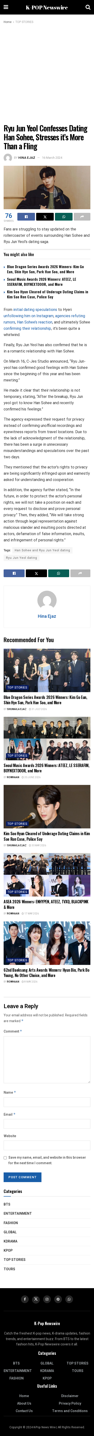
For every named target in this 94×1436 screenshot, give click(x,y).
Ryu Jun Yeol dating (21, 558)
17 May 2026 (31, 913)
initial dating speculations (35, 309)
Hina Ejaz (26, 157)
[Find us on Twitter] (36, 1300)
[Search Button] (88, 7)
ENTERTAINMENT (18, 1213)
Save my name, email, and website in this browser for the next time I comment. (47, 1160)
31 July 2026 (39, 709)
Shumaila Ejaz (17, 709)
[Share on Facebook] (26, 217)
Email (10, 1114)
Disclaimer (70, 1396)
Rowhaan (13, 777)
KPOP (8, 1250)
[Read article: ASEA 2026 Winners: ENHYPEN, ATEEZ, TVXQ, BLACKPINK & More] (47, 875)
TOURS (9, 1269)
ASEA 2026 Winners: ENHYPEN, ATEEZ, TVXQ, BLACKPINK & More (46, 904)
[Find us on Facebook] (25, 1299)
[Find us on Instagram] (47, 1299)
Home (8, 22)
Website (10, 1136)
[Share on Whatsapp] (64, 217)
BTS (7, 1204)
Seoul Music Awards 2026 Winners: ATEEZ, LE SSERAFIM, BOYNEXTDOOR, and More (41, 281)
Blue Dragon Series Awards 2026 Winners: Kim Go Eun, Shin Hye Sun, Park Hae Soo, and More (45, 269)
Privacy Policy (70, 1403)
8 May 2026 (30, 982)
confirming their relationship (27, 328)
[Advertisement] (47, 74)
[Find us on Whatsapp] (69, 1299)
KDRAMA (10, 1241)
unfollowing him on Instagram (29, 316)
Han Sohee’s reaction (34, 322)
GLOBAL (10, 1232)
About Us (24, 1403)
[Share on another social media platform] (82, 217)
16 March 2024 (52, 157)
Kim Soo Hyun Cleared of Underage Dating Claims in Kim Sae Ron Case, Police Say (47, 294)
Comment (13, 1031)
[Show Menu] (6, 7)
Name (10, 1092)
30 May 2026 (38, 845)
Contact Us (24, 1411)
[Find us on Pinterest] (58, 1299)
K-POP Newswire (47, 7)
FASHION (11, 1223)
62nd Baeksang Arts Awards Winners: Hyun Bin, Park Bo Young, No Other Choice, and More (46, 972)
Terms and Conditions (70, 1411)
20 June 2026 (32, 777)
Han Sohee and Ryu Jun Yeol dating (42, 550)
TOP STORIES (24, 22)
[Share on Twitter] (45, 217)
